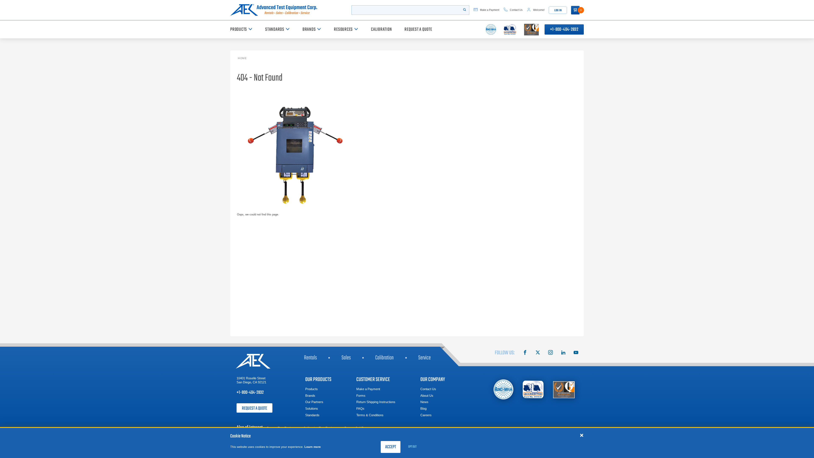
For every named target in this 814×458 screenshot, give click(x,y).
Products (311, 389)
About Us (426, 395)
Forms (360, 395)
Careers (426, 415)
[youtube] (576, 353)
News (424, 402)
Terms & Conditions (369, 415)
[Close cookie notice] (582, 435)
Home (242, 58)
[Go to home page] (275, 10)
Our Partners (314, 402)
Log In (558, 10)
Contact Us (428, 389)
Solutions (311, 408)
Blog (423, 408)
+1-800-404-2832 (564, 29)
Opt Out (412, 446)
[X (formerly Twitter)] (537, 353)
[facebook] (525, 353)
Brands (310, 395)
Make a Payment (368, 389)
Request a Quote (254, 408)
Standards (312, 415)
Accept (390, 447)
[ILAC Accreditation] (504, 389)
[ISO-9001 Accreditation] (563, 389)
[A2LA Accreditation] (533, 389)
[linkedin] (563, 353)
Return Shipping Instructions (375, 402)
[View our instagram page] (550, 353)
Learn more (312, 446)
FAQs (360, 408)
